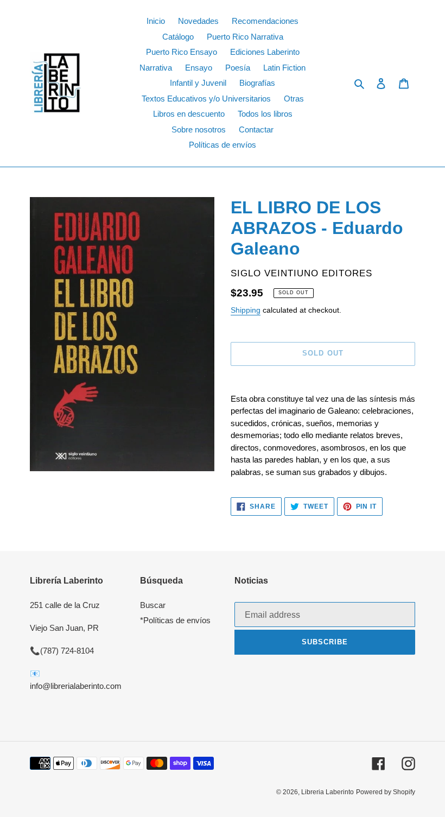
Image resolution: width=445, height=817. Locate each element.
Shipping (245, 310)
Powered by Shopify (385, 792)
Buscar (153, 605)
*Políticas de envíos (175, 620)
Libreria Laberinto (327, 792)
